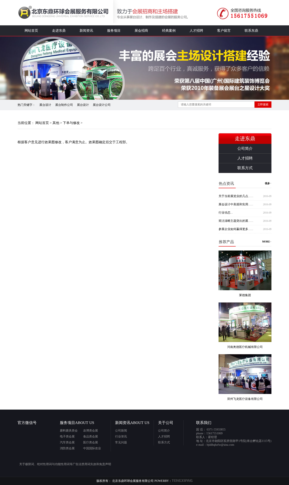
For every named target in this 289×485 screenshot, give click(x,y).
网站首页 (31, 30)
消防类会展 (67, 448)
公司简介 (245, 148)
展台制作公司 (64, 104)
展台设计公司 (102, 104)
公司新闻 (121, 430)
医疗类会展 (90, 442)
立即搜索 (262, 104)
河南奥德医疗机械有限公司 (245, 347)
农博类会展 (90, 430)
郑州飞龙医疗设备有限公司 (245, 399)
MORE (266, 241)
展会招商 (141, 30)
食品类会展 (90, 436)
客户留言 (224, 30)
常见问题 (121, 442)
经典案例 (169, 30)
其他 (55, 123)
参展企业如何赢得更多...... (236, 229)
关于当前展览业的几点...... (236, 196)
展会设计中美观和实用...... (236, 204)
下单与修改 (71, 123)
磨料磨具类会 (69, 430)
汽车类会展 (67, 442)
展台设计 (45, 104)
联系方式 (245, 168)
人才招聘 (196, 30)
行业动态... (226, 212)
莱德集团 (245, 295)
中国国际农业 (92, 448)
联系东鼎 (251, 30)
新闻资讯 (86, 30)
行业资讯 (121, 436)
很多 (267, 183)
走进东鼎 (59, 30)
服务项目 (114, 30)
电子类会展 (67, 436)
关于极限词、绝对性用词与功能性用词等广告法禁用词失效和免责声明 (65, 464)
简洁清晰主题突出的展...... (236, 220)
